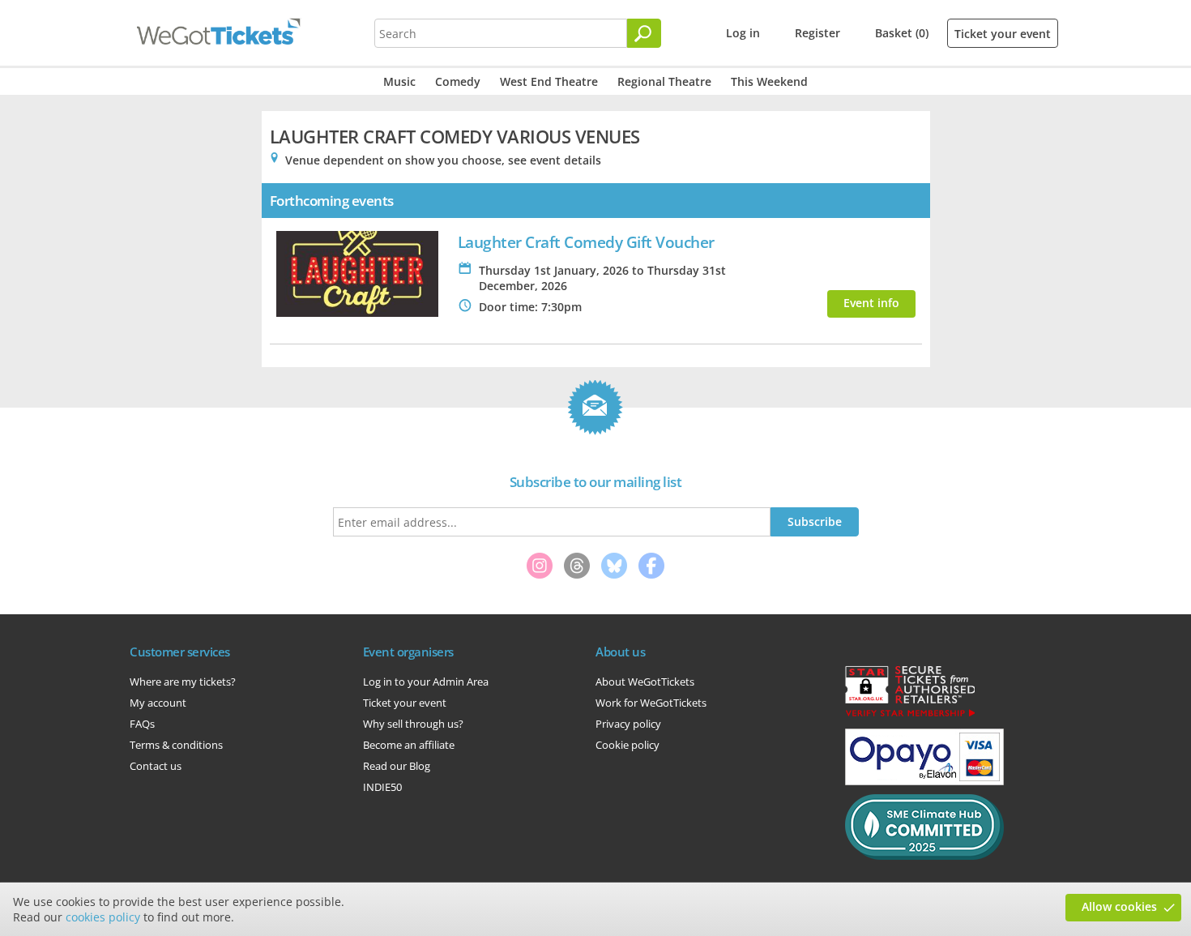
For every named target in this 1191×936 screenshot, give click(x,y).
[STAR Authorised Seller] (910, 715)
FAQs (142, 723)
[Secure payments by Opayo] (924, 781)
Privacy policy (628, 723)
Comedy (457, 81)
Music (399, 81)
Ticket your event (1002, 33)
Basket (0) (901, 33)
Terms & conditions (176, 744)
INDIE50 (382, 787)
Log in (743, 33)
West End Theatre (549, 81)
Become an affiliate (409, 744)
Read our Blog (396, 766)
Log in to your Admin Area (426, 681)
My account (158, 702)
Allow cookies (1119, 906)
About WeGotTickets (645, 681)
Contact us (155, 766)
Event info (871, 302)
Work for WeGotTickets (651, 702)
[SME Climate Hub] (924, 855)
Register (817, 33)
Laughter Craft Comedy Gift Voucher (586, 242)
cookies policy (103, 917)
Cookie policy (628, 744)
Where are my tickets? (183, 681)
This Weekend (769, 81)
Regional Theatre (664, 81)
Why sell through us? (413, 723)
